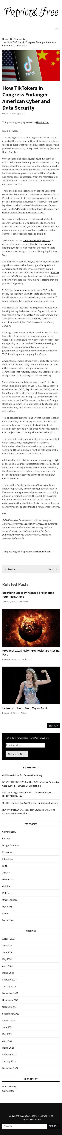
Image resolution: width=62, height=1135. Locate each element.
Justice (6, 872)
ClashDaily (23, 601)
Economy (7, 852)
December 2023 (10, 993)
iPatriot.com (42, 122)
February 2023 (9, 1054)
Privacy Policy (9, 1086)
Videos (5, 913)
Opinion (6, 886)
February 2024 (9, 979)
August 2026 (8, 938)
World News (8, 920)
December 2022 (10, 1068)
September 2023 (10, 1013)
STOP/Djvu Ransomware (14, 290)
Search (54, 725)
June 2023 (7, 1027)
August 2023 (8, 1020)
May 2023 (7, 1034)
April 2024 (7, 965)
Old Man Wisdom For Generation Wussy (22, 775)
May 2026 (7, 959)
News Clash (8, 879)
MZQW (44, 290)
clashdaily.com (43, 551)
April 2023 (7, 1040)
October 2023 (9, 1006)
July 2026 (7, 945)
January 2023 (9, 1061)
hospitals (46, 265)
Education (7, 858)
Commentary (9, 831)
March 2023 (8, 1047)
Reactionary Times (32, 523)
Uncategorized (9, 899)
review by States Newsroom (31, 314)
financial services (26, 268)
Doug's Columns (10, 845)
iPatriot (5, 113)
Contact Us (8, 1090)
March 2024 (8, 972)
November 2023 (10, 1000)
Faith (5, 865)
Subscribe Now (16, 754)
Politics (6, 892)
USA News (7, 906)
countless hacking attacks (36, 240)
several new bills (36, 158)
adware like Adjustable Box (29, 293)
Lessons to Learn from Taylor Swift (24, 708)
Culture (6, 838)
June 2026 (7, 952)
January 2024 (9, 986)
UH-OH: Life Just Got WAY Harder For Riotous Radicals (30, 802)
